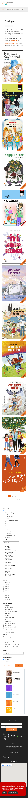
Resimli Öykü (10, 516)
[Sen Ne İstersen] (14, 473)
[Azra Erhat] (12, 571)
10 (18, 496)
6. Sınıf (7, 594)
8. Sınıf (7, 598)
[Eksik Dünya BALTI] (14, 397)
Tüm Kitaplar (8, 659)
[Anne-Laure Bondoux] (12, 565)
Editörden (15, 687)
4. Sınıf (7, 590)
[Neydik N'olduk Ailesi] (14, 435)
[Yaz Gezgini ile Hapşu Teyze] (14, 359)
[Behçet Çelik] (12, 576)
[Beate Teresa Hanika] (12, 574)
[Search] (22, 9)
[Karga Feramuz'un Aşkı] (12, 100)
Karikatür (9, 533)
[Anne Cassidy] (12, 564)
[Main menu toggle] (3, 9)
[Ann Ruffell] (12, 558)
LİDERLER (7, 615)
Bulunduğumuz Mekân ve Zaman (13, 645)
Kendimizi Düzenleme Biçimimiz (13, 639)
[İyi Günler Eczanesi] (14, 246)
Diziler (8, 524)
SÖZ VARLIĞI (8, 609)
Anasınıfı (7, 582)
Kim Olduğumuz (9, 643)
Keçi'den (14, 709)
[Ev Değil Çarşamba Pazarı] (14, 321)
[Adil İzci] (12, 546)
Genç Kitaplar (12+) (10, 535)
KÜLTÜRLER (8, 625)
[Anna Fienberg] (12, 559)
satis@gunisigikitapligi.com (11, 43)
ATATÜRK (7, 613)
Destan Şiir (9, 522)
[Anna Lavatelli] (12, 562)
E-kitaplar (7, 661)
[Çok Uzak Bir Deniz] (14, 283)
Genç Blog (15, 701)
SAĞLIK (7, 631)
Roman (8, 526)
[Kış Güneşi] (14, 208)
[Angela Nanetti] (12, 553)
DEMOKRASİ (8, 621)
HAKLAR (7, 619)
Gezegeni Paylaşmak (10, 641)
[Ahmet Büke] (12, 548)
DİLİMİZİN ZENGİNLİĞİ (10, 627)
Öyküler (9, 528)
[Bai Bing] (12, 573)
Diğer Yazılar (15, 694)
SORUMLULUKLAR (9, 608)
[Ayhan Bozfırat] (12, 568)
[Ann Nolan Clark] (12, 556)
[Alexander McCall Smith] (12, 551)
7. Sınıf (7, 596)
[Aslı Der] (12, 567)
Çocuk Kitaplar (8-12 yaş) (11, 520)
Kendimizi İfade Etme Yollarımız (13, 646)
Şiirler (8, 529)
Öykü (8, 518)
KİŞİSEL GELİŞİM (9, 629)
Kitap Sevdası (16, 678)
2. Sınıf (7, 586)
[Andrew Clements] (12, 552)
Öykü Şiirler (9, 531)
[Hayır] (24, 784)
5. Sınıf (7, 592)
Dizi (7, 514)
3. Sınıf (7, 588)
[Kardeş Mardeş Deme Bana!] (12, 134)
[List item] (1, 757)
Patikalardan (16, 671)
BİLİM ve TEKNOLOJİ (10, 623)
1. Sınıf (7, 584)
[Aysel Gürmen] (12, 570)
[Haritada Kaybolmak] (12, 66)
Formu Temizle (6, 665)
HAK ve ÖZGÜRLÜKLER (11, 611)
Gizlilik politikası (13, 792)
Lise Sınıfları (8, 599)
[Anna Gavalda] (12, 561)
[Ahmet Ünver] (12, 549)
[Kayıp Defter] (14, 170)
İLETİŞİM (7, 606)
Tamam (4, 792)
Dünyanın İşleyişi (9, 637)
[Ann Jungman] (12, 555)
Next (19, 499)
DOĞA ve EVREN (9, 617)
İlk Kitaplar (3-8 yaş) (10, 513)
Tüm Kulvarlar (8, 511)
